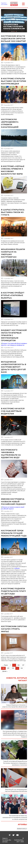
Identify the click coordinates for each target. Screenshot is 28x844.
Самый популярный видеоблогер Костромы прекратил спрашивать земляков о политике (15, 763)
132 (22, 668)
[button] (3, 21)
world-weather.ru (4, 4)
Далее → (5, 671)
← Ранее (5, 665)
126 (18, 665)
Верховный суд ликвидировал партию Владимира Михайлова (16, 790)
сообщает (17, 568)
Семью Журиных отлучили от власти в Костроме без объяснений (14, 706)
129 (8, 668)
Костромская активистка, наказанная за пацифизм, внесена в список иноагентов (14, 817)
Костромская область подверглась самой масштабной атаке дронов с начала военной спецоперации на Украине (15, 734)
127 (23, 665)
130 (13, 668)
